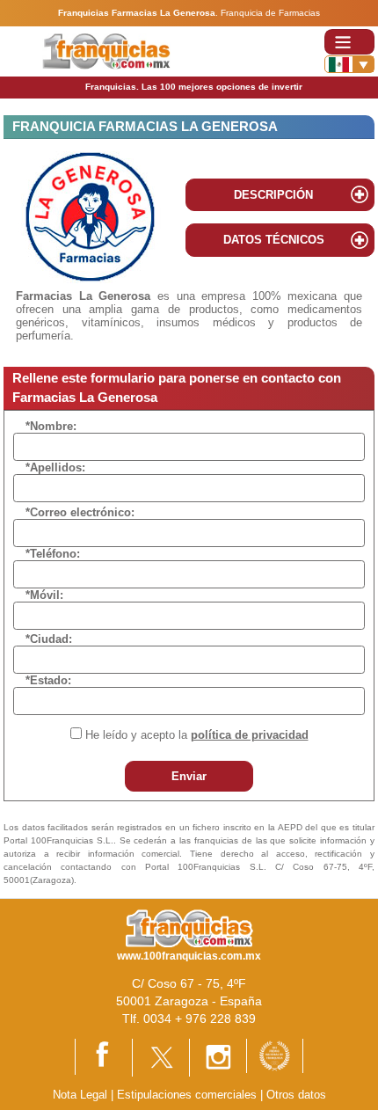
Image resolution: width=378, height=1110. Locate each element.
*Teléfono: (52, 553)
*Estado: (48, 680)
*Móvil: (44, 595)
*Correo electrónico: (79, 512)
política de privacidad (250, 734)
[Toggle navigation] (349, 42)
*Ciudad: (48, 639)
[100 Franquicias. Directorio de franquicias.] (106, 50)
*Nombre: (50, 426)
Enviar (189, 776)
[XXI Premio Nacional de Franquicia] (274, 1055)
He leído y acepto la (197, 734)
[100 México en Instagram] (218, 1056)
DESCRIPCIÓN (273, 194)
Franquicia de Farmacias (270, 13)
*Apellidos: (55, 467)
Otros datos (296, 1094)
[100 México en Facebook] (103, 1056)
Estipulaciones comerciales (188, 1094)
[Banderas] (349, 64)
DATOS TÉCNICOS (273, 239)
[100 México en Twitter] (160, 1056)
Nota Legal (80, 1094)
